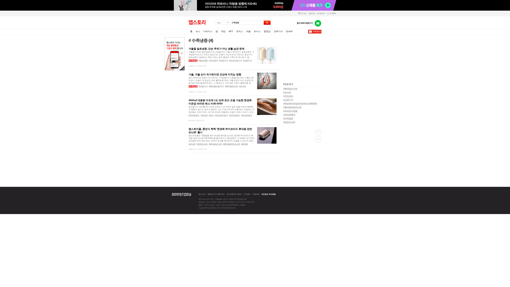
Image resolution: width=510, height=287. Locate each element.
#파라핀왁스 (234, 115)
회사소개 (202, 194)
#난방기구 (223, 61)
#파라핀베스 (194, 115)
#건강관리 (213, 61)
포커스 (239, 31)
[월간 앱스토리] (197, 22)
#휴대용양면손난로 (231, 144)
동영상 (267, 31)
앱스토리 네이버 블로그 (318, 23)
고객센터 (247, 194)
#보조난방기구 (235, 61)
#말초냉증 (203, 61)
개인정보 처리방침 (268, 194)
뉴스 (198, 31)
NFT (231, 31)
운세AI (289, 31)
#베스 (211, 115)
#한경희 (244, 144)
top (318, 132)
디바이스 (207, 31)
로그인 (304, 13)
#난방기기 (247, 61)
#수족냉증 (193, 61)
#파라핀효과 (246, 115)
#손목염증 (288, 118)
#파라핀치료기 (221, 115)
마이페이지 (321, 13)
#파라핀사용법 (290, 111)
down (318, 139)
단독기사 (278, 31)
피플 (248, 31)
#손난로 (242, 86)
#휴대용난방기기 (216, 86)
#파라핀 (204, 115)
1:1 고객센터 (331, 13)
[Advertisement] (303, 63)
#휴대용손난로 (231, 86)
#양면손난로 (202, 144)
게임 (223, 31)
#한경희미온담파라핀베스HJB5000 (300, 104)
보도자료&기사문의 (234, 194)
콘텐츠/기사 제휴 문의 (216, 194)
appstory (181, 194)
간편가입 (312, 13)
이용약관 (255, 194)
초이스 (257, 31)
